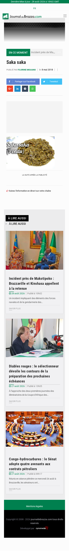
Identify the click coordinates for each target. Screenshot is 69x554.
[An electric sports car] (34, 250)
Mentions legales (34, 506)
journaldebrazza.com (41, 519)
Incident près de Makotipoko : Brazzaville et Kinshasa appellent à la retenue (34, 284)
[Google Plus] (10, 89)
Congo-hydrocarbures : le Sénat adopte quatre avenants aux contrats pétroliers (32, 464)
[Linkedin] (17, 89)
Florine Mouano (27, 70)
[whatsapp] (33, 89)
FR (34, 8)
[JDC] (22, 16)
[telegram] (25, 89)
